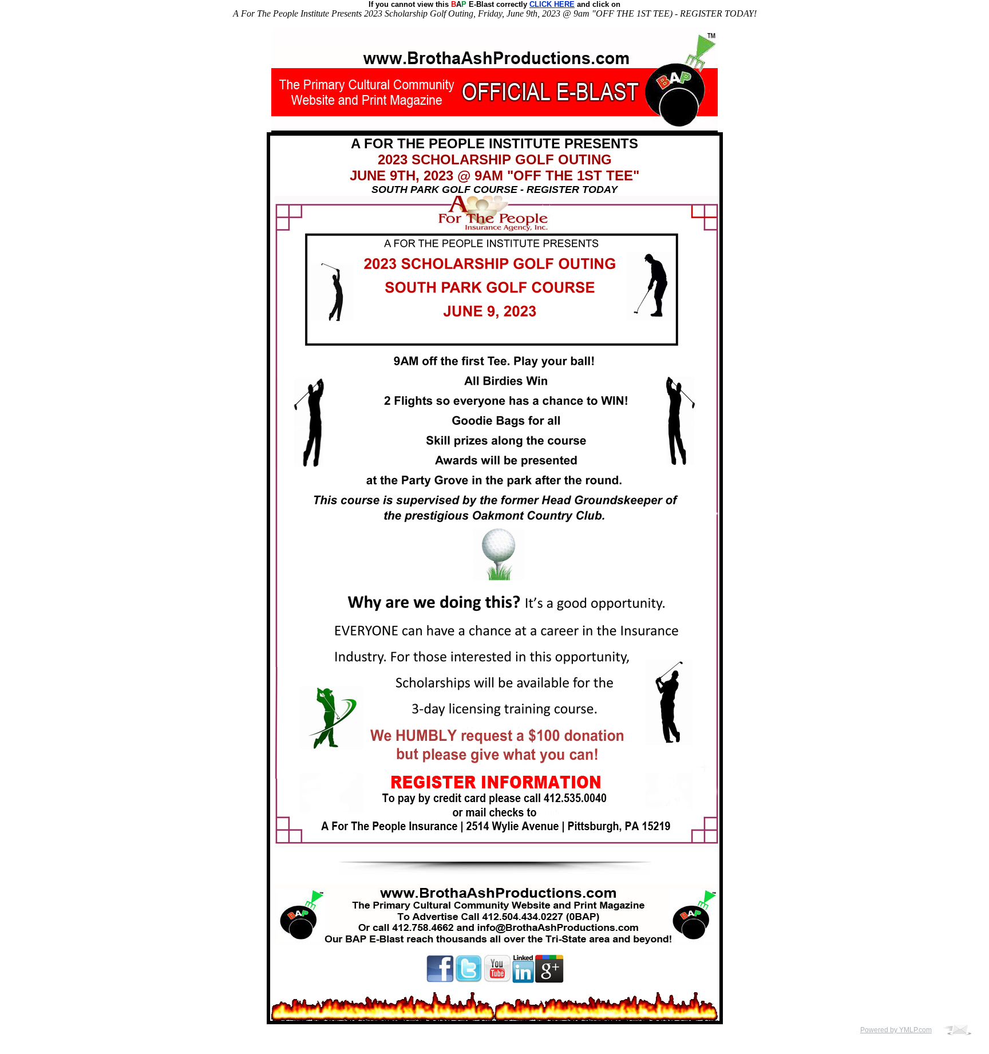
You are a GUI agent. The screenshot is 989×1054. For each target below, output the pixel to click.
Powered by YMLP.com (896, 1030)
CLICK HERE (552, 4)
